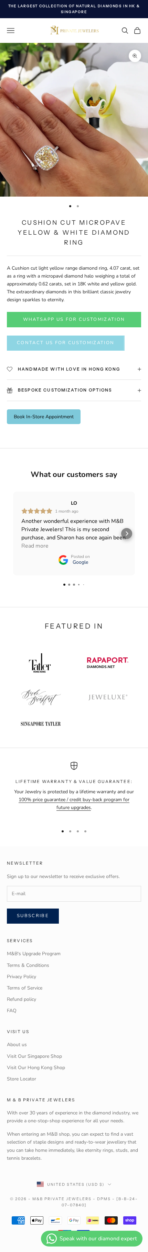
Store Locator (21, 1079)
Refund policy (21, 999)
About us (17, 1044)
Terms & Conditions (28, 965)
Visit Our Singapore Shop (34, 1056)
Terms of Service (24, 988)
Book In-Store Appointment (44, 416)
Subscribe (33, 916)
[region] (74, 791)
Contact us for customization (66, 343)
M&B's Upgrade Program (34, 953)
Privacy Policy (21, 976)
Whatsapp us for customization (74, 319)
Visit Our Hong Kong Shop (36, 1067)
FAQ (12, 1010)
